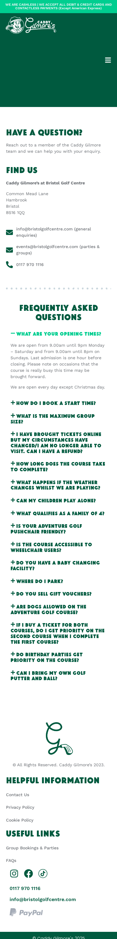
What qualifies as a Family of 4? (60, 513)
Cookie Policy (19, 820)
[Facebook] (28, 873)
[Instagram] (14, 873)
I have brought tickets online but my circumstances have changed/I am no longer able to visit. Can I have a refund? (55, 442)
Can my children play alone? (56, 500)
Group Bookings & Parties (32, 847)
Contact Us (17, 794)
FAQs (11, 860)
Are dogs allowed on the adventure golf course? (48, 609)
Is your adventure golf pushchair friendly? (46, 528)
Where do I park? (39, 580)
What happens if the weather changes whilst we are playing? (55, 484)
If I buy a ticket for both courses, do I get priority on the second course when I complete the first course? (57, 633)
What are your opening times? (58, 333)
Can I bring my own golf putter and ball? (48, 675)
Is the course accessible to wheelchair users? (51, 547)
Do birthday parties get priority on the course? (46, 657)
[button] (108, 60)
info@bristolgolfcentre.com (43, 899)
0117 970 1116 (25, 888)
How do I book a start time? (56, 402)
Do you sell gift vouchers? (54, 593)
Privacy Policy (20, 807)
